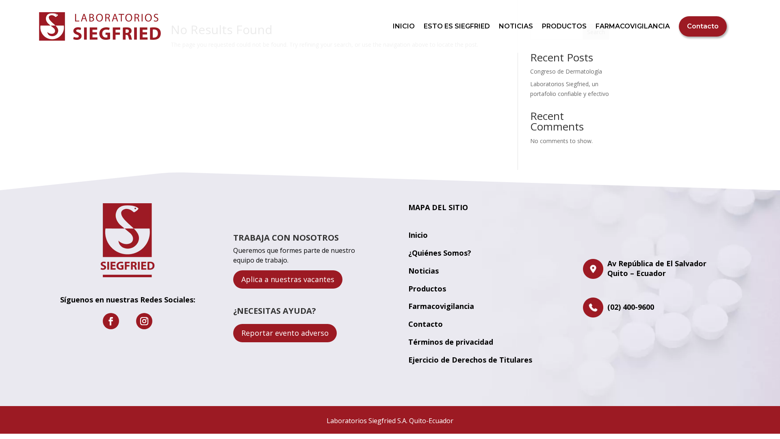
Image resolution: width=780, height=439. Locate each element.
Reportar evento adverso (285, 333)
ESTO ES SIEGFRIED (457, 26)
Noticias (423, 271)
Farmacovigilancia (441, 306)
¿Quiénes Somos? (439, 253)
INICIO (404, 26)
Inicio (418, 235)
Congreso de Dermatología (566, 71)
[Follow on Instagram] (144, 321)
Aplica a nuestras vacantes (287, 279)
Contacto (703, 26)
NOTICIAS (516, 26)
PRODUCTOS (564, 26)
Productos (427, 288)
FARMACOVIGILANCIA (633, 26)
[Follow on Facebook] (111, 321)
